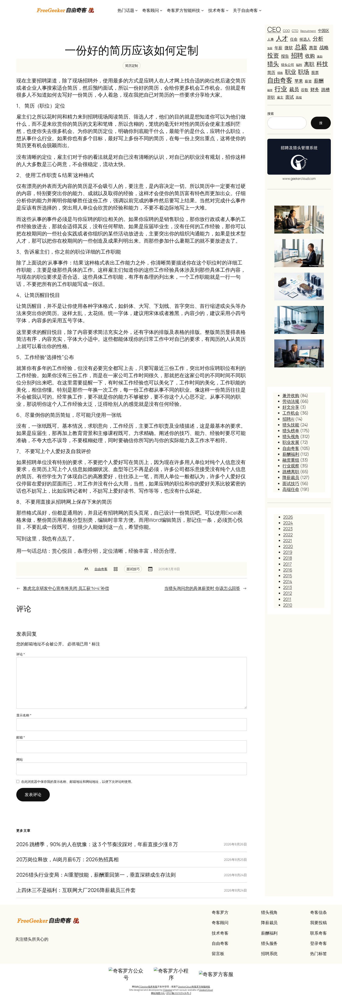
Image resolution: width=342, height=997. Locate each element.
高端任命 (290, 489)
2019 (287, 552)
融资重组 (290, 460)
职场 (303, 71)
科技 (322, 64)
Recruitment (308, 31)
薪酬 (319, 80)
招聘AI (288, 419)
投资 (273, 55)
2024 (288, 523)
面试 (289, 97)
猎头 (273, 64)
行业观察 (290, 465)
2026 (288, 517)
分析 (318, 38)
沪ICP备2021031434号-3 (178, 993)
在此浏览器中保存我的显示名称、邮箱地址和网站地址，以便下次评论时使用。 (77, 781)
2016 (287, 570)
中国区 (323, 30)
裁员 (294, 89)
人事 (270, 39)
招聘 (297, 55)
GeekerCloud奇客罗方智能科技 (194, 986)
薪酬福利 (290, 454)
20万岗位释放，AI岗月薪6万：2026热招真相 (67, 859)
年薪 (278, 47)
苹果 (299, 81)
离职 (309, 64)
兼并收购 (290, 395)
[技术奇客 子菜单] (227, 10)
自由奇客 (100, 569)
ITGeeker (167, 989)
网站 (19, 759)
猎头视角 (290, 436)
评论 (20, 654)
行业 (281, 89)
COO (286, 31)
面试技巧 (133, 569)
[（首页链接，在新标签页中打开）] (66, 10)
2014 (287, 581)
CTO (295, 30)
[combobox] (287, 123)
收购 (310, 55)
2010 (287, 605)
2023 (288, 528)
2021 (287, 540)
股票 (315, 72)
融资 (269, 90)
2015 (287, 575)
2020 (288, 546)
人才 (282, 38)
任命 (294, 39)
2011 (287, 599)
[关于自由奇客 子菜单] (260, 10)
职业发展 (290, 442)
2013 (287, 587)
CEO (274, 29)
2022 (288, 534)
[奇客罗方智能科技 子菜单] (202, 10)
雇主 (280, 97)
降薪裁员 (290, 477)
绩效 (280, 73)
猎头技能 (290, 424)
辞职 (271, 97)
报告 (285, 56)
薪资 (308, 81)
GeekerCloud (206, 989)
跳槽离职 (290, 471)
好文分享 (290, 407)
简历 (271, 72)
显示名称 (23, 715)
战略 (324, 47)
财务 (314, 89)
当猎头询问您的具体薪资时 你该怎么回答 (202, 588)
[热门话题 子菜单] (136, 10)
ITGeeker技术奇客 (148, 986)
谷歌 (304, 89)
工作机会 (290, 413)
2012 (287, 593)
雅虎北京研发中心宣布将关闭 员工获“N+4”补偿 (66, 588)
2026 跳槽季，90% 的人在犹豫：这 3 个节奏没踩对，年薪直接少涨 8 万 (97, 844)
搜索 (270, 113)
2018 (287, 558)
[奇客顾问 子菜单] (161, 10)
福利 (299, 65)
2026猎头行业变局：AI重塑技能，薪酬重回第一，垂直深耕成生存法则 (96, 875)
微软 (289, 47)
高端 (299, 97)
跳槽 (325, 89)
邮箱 (20, 737)
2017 (287, 564)
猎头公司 (287, 64)
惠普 (313, 47)
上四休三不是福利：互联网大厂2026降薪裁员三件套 (76, 890)
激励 (319, 56)
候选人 (305, 39)
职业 (290, 71)
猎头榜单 (290, 430)
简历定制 (131, 65)
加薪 (269, 48)
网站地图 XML (158, 993)
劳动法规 (290, 401)
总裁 (301, 47)
